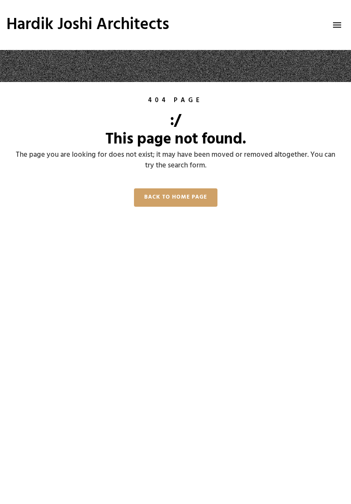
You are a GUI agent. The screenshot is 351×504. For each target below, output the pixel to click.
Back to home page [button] (175, 197)
